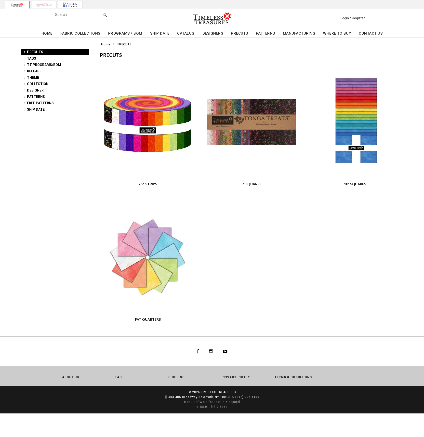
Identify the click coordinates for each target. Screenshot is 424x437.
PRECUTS (239, 33)
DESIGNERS (212, 33)
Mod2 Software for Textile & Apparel (212, 402)
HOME (47, 33)
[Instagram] (211, 351)
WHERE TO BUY (337, 33)
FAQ (118, 377)
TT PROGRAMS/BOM (44, 65)
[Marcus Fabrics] (70, 4)
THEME (33, 77)
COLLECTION (38, 84)
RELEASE (34, 71)
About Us (70, 377)
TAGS (31, 58)
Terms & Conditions (293, 377)
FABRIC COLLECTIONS (80, 33)
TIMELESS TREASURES (218, 392)
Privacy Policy (236, 377)
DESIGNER (35, 90)
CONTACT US (371, 33)
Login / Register (353, 18)
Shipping (176, 377)
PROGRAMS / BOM (125, 33)
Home (105, 44)
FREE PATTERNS (40, 103)
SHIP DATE (160, 33)
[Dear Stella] (44, 4)
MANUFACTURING (299, 33)
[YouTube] (225, 351)
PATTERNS (265, 33)
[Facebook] (198, 351)
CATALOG (186, 33)
